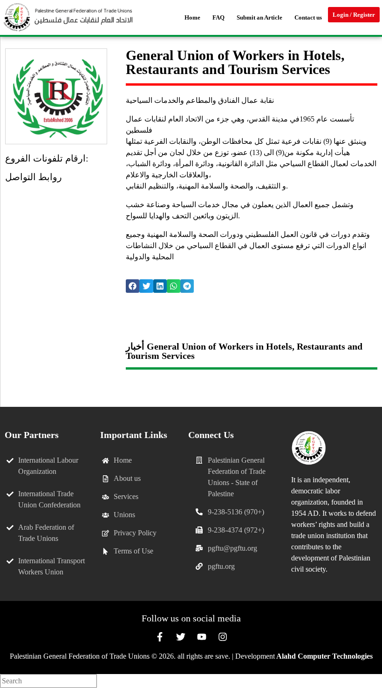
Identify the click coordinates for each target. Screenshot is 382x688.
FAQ (218, 17)
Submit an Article (259, 17)
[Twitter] (180, 636)
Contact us (308, 17)
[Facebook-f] (159, 636)
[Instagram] (222, 636)
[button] (132, 286)
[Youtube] (201, 636)
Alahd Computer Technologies (324, 656)
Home (192, 17)
